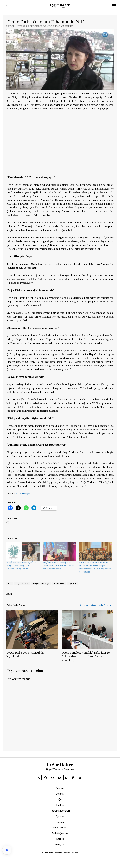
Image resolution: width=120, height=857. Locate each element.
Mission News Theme (50, 853)
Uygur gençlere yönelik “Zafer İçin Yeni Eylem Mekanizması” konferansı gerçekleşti (87, 656)
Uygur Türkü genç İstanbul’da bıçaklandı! (25, 654)
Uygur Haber (60, 5)
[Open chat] (7, 850)
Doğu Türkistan (22, 583)
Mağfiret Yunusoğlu (41, 583)
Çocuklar (60, 821)
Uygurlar (72, 583)
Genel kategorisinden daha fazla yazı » (97, 605)
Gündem (60, 788)
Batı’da (60, 838)
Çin (9, 583)
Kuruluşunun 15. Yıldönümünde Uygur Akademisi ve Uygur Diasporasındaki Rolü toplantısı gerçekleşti (95, 567)
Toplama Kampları (60, 810)
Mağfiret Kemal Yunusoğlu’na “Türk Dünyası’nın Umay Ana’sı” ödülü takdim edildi (59, 565)
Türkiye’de (60, 844)
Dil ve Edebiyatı (60, 827)
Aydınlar (60, 816)
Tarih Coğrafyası (60, 833)
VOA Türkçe (23, 493)
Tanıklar (60, 804)
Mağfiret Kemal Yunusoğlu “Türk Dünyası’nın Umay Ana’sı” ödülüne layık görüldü (22, 565)
